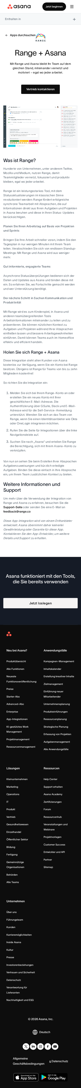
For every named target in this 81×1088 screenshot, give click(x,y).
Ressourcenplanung (55, 719)
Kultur (9, 949)
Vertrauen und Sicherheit (20, 972)
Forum (47, 809)
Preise (10, 689)
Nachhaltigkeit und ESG (20, 1000)
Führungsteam (14, 919)
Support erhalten (53, 786)
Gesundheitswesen (17, 824)
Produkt (10, 809)
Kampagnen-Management (59, 661)
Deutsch (44, 1032)
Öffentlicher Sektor (17, 839)
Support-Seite (12, 507)
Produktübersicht (16, 661)
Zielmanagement (53, 684)
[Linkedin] (33, 1046)
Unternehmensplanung (57, 704)
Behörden (12, 874)
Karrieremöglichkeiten (19, 934)
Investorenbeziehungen (19, 965)
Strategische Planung (56, 726)
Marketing (12, 786)
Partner (48, 859)
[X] (26, 1046)
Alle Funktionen (15, 669)
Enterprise (12, 711)
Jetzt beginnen (54, 6)
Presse (10, 957)
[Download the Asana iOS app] (26, 1077)
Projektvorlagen (52, 837)
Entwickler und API (54, 852)
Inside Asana (13, 942)
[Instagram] (40, 1046)
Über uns (11, 912)
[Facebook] (47, 1046)
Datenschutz (13, 980)
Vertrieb (10, 817)
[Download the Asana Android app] (53, 1077)
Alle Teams (12, 882)
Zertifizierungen (53, 801)
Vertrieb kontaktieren (40, 89)
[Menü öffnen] (72, 6)
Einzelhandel (13, 832)
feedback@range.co (17, 511)
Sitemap (48, 867)
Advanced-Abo (15, 704)
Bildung (10, 847)
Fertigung (11, 854)
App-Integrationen (17, 719)
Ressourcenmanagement (20, 746)
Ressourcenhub (53, 817)
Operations (12, 794)
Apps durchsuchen (23, 35)
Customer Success (54, 844)
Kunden (10, 927)
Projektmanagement (17, 739)
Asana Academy (53, 794)
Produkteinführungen (56, 711)
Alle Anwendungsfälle (56, 749)
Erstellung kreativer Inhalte (59, 676)
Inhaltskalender (52, 669)
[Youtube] (55, 1046)
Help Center (50, 779)
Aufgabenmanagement (57, 741)
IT (7, 801)
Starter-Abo (13, 696)
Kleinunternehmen (17, 779)
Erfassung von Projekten (57, 734)
